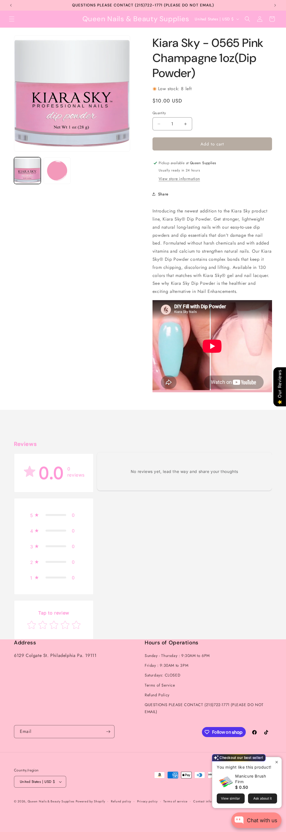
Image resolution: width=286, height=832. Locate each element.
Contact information (208, 801)
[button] (12, 19)
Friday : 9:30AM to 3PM (166, 665)
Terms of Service (160, 685)
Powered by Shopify (90, 801)
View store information (179, 178)
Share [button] (163, 194)
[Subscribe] (108, 731)
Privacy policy (147, 801)
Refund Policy (157, 695)
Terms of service (175, 801)
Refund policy (121, 801)
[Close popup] (276, 762)
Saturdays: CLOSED (162, 675)
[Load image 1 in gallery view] (27, 170)
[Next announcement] (275, 5)
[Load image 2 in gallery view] (57, 170)
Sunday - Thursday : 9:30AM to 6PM (177, 655)
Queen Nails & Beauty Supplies (51, 801)
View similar (230, 798)
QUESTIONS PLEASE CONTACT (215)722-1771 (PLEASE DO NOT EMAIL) (204, 708)
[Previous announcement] (11, 5)
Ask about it (262, 798)
